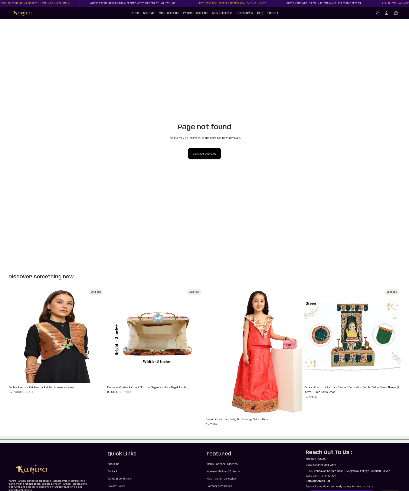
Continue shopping (204, 154)
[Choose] (295, 409)
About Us (113, 464)
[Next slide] (98, 335)
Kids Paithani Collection (221, 479)
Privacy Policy (116, 486)
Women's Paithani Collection (224, 471)
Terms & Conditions (120, 479)
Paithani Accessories (219, 486)
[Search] (377, 13)
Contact (112, 471)
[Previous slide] (15, 335)
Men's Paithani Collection (222, 464)
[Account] (386, 13)
